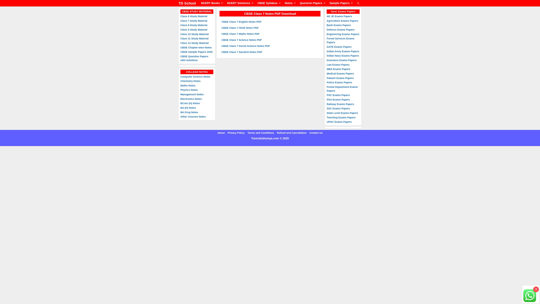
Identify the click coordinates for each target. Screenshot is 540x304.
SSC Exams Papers (338, 108)
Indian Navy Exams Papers (343, 55)
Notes (288, 3)
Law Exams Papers (338, 64)
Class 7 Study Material (193, 20)
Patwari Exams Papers (340, 78)
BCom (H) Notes (190, 103)
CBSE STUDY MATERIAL (197, 11)
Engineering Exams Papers (343, 34)
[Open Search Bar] (358, 3)
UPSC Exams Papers (339, 121)
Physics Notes (189, 90)
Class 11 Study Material (194, 38)
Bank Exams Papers (339, 25)
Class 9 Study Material (193, 29)
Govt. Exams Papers (343, 11)
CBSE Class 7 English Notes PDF (241, 21)
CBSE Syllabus (267, 3)
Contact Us (316, 132)
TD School (187, 3)
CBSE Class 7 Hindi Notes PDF (240, 27)
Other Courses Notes (193, 116)
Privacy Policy (236, 132)
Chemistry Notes (190, 81)
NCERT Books (210, 3)
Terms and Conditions (261, 132)
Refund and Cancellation (292, 132)
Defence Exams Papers (341, 29)
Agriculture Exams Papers (342, 20)
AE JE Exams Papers (339, 16)
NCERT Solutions (238, 3)
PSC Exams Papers (338, 95)
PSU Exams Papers (338, 99)
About (221, 132)
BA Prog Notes (189, 112)
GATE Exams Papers (339, 46)
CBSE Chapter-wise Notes (196, 47)
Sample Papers (339, 3)
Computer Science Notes (195, 76)
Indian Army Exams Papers (343, 51)
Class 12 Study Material (194, 43)
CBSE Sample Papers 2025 (196, 52)
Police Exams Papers (339, 82)
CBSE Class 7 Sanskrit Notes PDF (241, 52)
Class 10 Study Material (194, 34)
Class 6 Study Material (193, 16)
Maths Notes (187, 85)
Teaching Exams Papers (341, 117)
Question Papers (311, 3)
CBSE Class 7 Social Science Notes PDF (245, 46)
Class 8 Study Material (193, 25)
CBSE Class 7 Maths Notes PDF (240, 34)
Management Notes (192, 94)
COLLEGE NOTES (197, 72)
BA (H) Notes (188, 107)
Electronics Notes (191, 99)
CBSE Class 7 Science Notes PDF (241, 40)
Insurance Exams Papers (342, 60)
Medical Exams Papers (340, 73)
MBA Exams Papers (338, 69)
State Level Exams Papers (342, 113)
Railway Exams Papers (340, 104)
